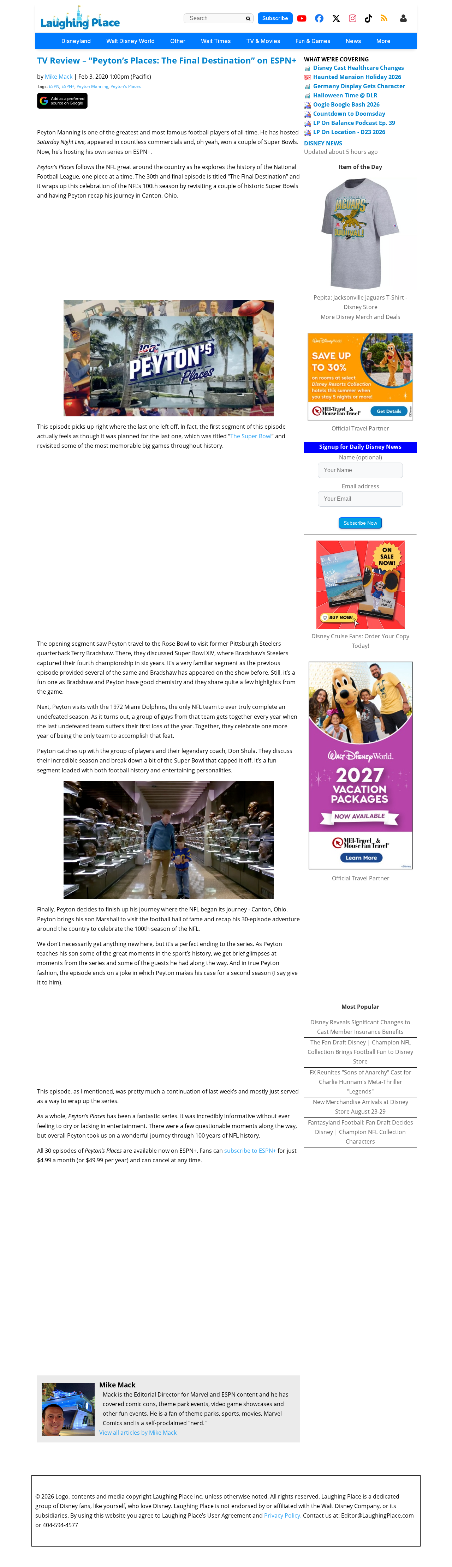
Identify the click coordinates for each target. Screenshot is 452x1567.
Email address (360, 486)
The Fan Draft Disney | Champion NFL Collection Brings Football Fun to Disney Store (360, 1051)
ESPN (54, 86)
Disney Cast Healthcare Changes (358, 68)
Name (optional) (360, 457)
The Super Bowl (251, 436)
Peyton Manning (92, 86)
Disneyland (76, 40)
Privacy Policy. (283, 1515)
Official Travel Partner (360, 428)
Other (177, 40)
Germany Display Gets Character (359, 86)
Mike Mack (58, 76)
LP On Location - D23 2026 (349, 132)
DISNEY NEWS (323, 143)
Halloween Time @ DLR (345, 95)
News (353, 40)
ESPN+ (68, 86)
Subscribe (275, 18)
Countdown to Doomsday (349, 113)
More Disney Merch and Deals (360, 317)
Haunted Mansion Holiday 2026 (357, 77)
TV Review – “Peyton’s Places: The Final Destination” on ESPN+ (167, 60)
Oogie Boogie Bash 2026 (346, 104)
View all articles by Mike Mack (138, 1432)
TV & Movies (263, 40)
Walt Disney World (130, 40)
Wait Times (216, 40)
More (383, 40)
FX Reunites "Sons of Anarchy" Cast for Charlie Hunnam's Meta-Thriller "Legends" (360, 1081)
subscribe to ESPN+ (250, 1151)
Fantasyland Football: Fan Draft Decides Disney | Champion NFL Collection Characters (360, 1132)
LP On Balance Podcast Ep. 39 (354, 123)
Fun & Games (313, 40)
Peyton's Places (126, 86)
